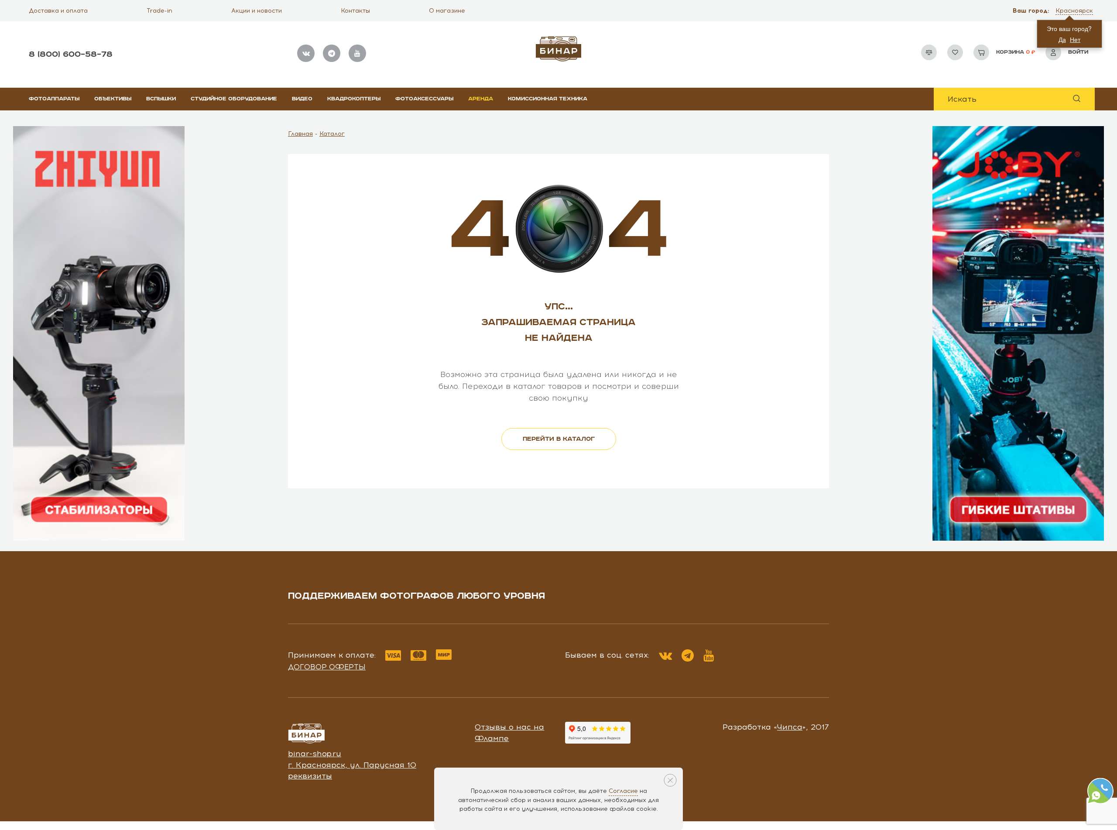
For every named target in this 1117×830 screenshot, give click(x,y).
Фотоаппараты (54, 99)
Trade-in (159, 10)
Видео (302, 99)
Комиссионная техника (547, 99)
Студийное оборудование (234, 99)
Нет (1075, 39)
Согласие (623, 791)
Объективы (112, 99)
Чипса (789, 727)
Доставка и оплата (58, 10)
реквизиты (310, 776)
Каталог (332, 133)
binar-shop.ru (314, 753)
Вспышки (161, 99)
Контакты (355, 10)
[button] (1075, 11)
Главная (300, 133)
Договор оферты (327, 666)
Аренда (480, 99)
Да (1062, 39)
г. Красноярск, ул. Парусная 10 (352, 765)
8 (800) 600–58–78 (71, 54)
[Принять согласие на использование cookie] (670, 780)
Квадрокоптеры (353, 99)
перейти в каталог (559, 439)
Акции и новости (256, 10)
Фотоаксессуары (424, 99)
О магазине (447, 10)
